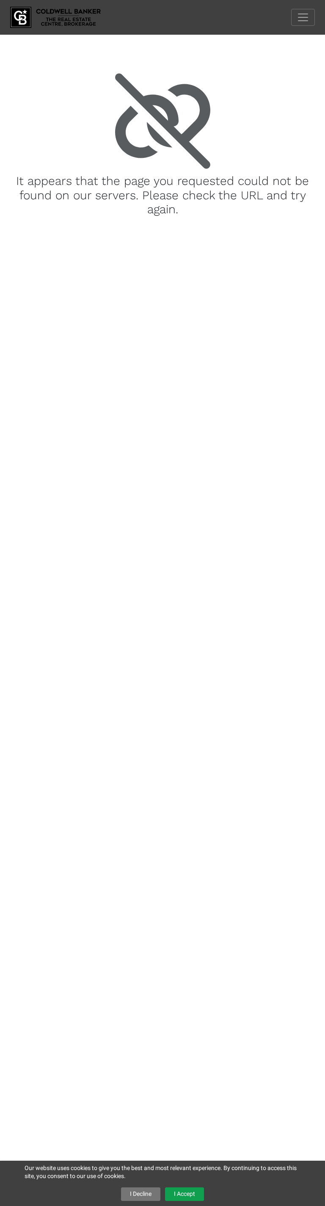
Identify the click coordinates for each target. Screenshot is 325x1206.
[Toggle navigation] (303, 17)
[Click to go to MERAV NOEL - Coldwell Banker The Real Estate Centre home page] (61, 17)
